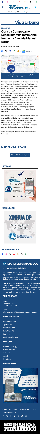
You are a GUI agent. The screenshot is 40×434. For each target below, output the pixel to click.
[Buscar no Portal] (35, 7)
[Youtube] (19, 2)
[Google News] (30, 2)
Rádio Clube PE (8, 331)
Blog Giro (6, 334)
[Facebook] (3, 2)
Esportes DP (7, 325)
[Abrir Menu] (3, 7)
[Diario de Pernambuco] (20, 7)
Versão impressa (9, 350)
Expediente (7, 359)
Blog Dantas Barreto (10, 337)
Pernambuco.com (9, 322)
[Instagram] (7, 2)
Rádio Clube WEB (9, 328)
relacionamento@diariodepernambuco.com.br (20, 312)
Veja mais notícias (20, 155)
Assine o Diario (8, 353)
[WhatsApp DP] (36, 2)
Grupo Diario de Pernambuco (18, 410)
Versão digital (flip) (10, 347)
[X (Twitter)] (13, 2)
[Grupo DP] (20, 427)
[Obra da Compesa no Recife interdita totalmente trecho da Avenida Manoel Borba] (2, 51)
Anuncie (6, 356)
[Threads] (25, 2)
